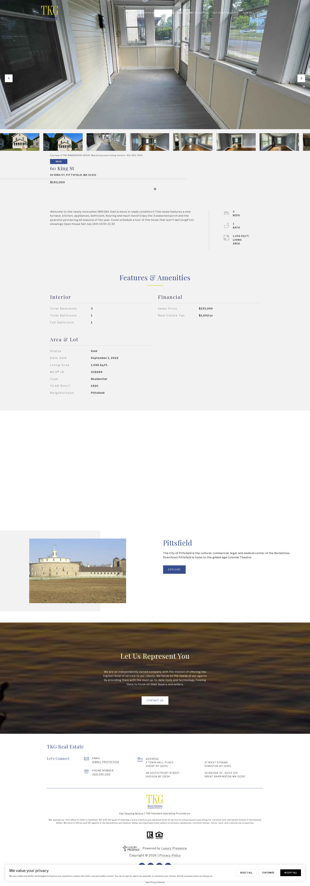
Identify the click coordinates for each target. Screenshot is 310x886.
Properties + (150, 12)
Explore (174, 569)
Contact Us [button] (155, 700)
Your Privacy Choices (155, 882)
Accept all (290, 872)
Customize (268, 872)
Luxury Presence (174, 848)
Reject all (246, 872)
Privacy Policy (170, 855)
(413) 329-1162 (101, 774)
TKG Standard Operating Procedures (168, 813)
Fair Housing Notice (131, 813)
